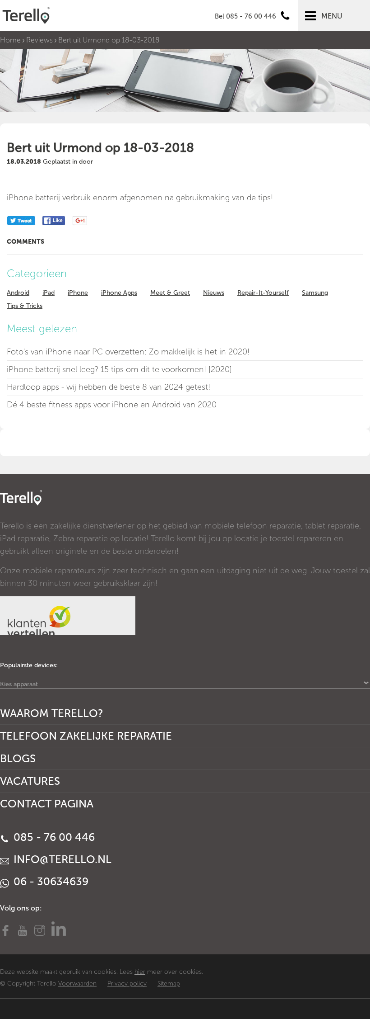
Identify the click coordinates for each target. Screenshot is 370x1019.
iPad (48, 293)
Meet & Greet (170, 293)
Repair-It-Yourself (263, 293)
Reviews (39, 40)
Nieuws (213, 293)
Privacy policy (127, 983)
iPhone (78, 293)
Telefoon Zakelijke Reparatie (86, 735)
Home (10, 40)
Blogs (18, 758)
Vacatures (30, 781)
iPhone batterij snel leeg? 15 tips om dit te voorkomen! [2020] (119, 369)
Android (18, 293)
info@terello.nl (61, 859)
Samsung (315, 293)
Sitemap (168, 983)
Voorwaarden (77, 983)
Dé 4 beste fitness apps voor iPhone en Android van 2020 (112, 405)
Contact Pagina (46, 803)
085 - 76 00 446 (53, 837)
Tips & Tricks (24, 306)
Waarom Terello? (51, 713)
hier (139, 972)
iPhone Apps (119, 293)
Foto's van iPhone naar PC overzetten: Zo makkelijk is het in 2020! (128, 352)
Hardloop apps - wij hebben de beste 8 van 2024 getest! (108, 387)
